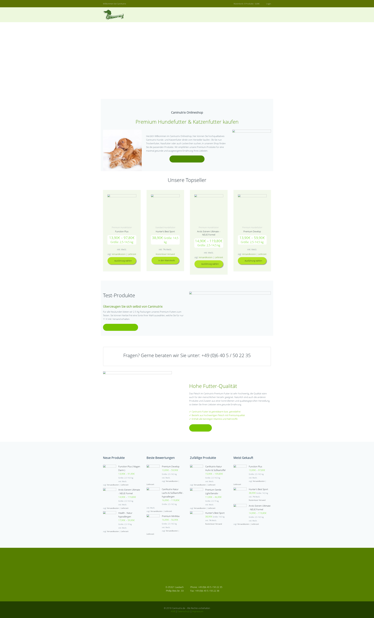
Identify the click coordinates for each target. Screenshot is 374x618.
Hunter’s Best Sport (165, 231)
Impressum (197, 611)
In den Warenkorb (166, 260)
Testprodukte (120, 327)
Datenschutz (183, 611)
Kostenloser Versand (165, 254)
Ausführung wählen (123, 260)
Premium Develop (252, 231)
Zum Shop (187, 158)
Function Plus (121, 231)
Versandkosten (118, 254)
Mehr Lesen (200, 428)
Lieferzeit (132, 254)
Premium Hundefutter (122, 227)
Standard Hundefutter (165, 227)
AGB (173, 611)
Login (268, 3)
